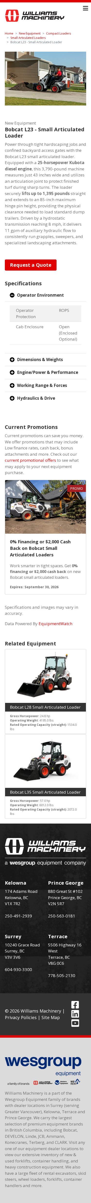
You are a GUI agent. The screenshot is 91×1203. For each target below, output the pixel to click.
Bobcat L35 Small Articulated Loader (45, 792)
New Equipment (30, 33)
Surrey (13, 936)
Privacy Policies (21, 1017)
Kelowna (15, 883)
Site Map (50, 1017)
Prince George (65, 883)
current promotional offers (30, 460)
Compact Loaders (58, 33)
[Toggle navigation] (85, 8)
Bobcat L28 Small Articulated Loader (45, 707)
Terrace (57, 936)
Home (9, 33)
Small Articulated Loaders (28, 38)
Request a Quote (30, 265)
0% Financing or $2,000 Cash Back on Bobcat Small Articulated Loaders (40, 548)
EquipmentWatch (55, 623)
